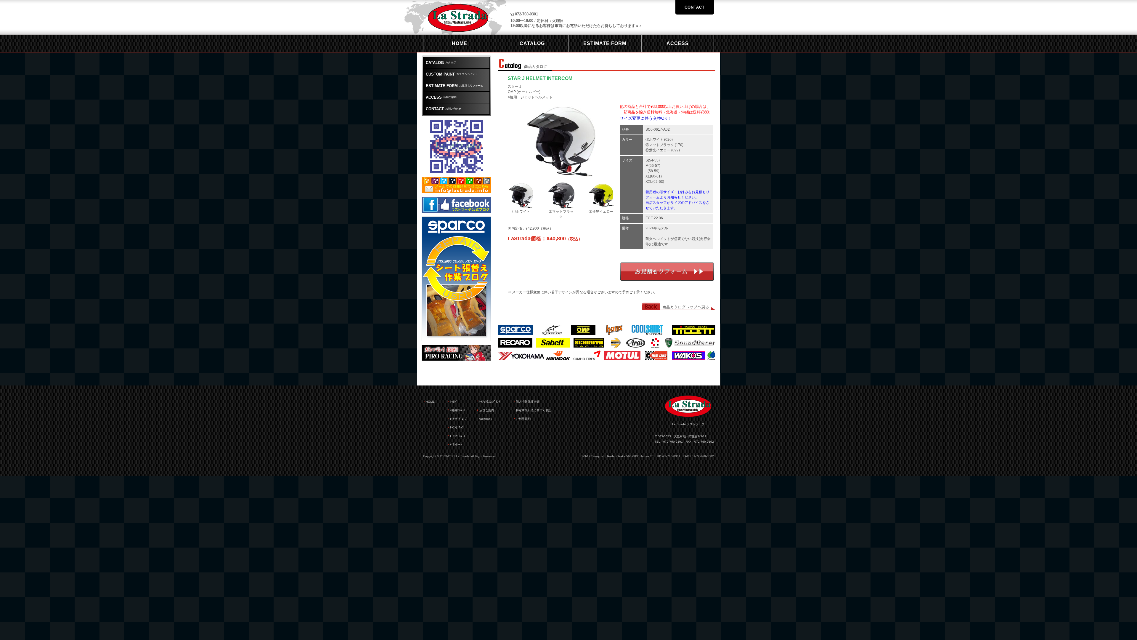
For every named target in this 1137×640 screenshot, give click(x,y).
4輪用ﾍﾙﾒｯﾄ (457, 410)
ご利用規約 (523, 418)
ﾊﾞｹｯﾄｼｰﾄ (456, 444)
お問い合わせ (443, 109)
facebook (485, 418)
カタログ (441, 62)
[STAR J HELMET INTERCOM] (562, 176)
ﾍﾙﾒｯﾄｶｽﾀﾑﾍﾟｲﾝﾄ (489, 401)
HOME (430, 401)
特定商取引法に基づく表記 (533, 410)
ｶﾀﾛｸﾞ (453, 401)
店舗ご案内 (441, 97)
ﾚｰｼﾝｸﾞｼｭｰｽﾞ (458, 436)
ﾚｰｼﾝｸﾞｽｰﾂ (456, 427)
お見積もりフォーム (667, 271)
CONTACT (695, 7)
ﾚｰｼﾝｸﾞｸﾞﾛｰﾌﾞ (459, 418)
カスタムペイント (452, 74)
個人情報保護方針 (527, 401)
